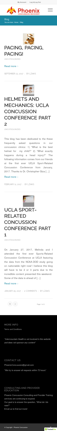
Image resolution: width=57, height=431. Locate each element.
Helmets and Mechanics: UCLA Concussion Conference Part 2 (27, 111)
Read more (10, 66)
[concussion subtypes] (28, 201)
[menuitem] (22, 2)
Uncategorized (12, 59)
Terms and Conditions (13, 329)
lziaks (32, 74)
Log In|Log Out (35, 2)
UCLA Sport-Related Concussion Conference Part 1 (27, 222)
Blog (6, 19)
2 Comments (30, 291)
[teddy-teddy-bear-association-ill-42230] (28, 39)
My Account (22, 2)
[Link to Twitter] (51, 427)
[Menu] (49, 9)
